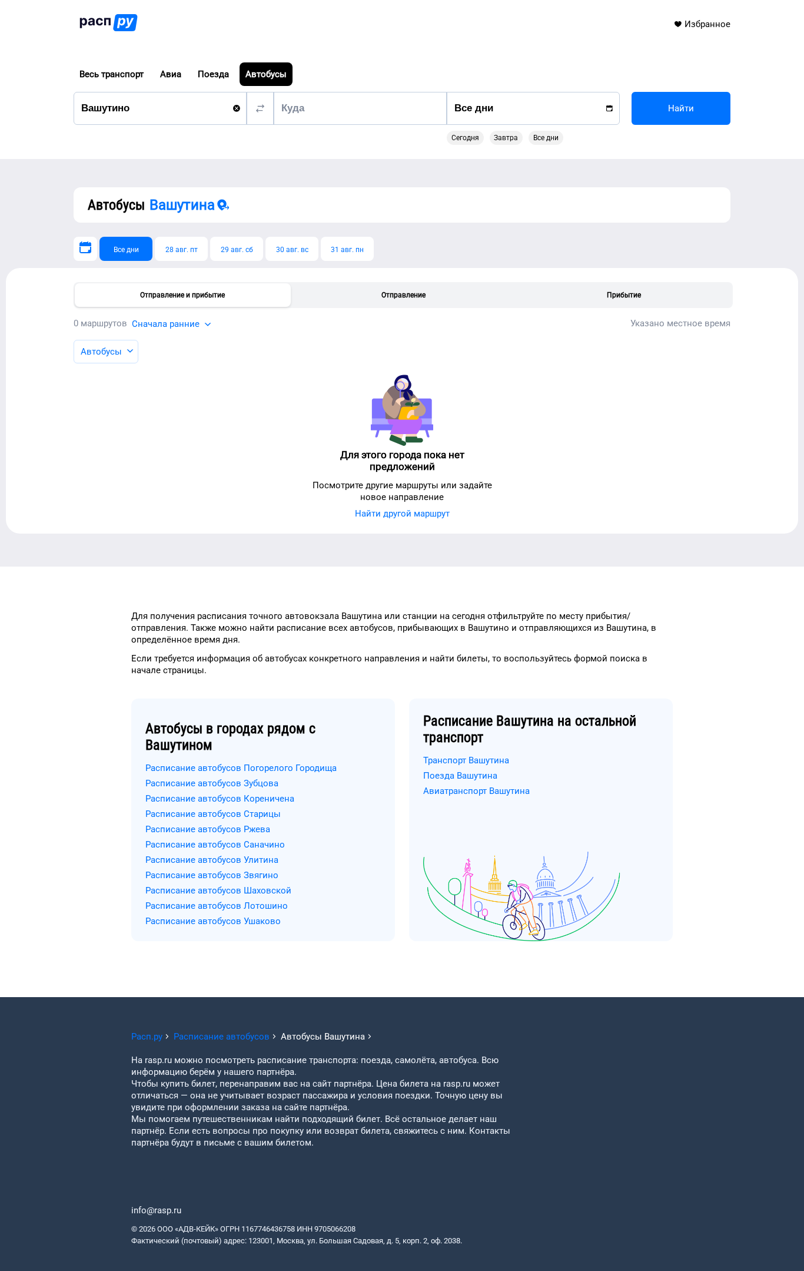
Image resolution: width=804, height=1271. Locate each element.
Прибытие (624, 295)
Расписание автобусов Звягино (211, 875)
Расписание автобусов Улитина (211, 860)
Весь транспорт (111, 74)
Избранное (707, 24)
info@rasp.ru (156, 1210)
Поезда (213, 74)
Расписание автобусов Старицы (213, 814)
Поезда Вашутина (460, 775)
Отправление (403, 295)
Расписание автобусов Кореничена (219, 798)
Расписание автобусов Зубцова (211, 783)
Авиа (170, 74)
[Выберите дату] (85, 249)
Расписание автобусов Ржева (207, 829)
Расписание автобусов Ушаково (213, 921)
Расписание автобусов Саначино (215, 844)
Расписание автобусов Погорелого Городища (241, 768)
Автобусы (266, 74)
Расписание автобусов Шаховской (218, 890)
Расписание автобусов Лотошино (216, 906)
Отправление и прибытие (182, 295)
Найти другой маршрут (402, 513)
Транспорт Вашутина (466, 760)
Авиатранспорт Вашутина (476, 791)
